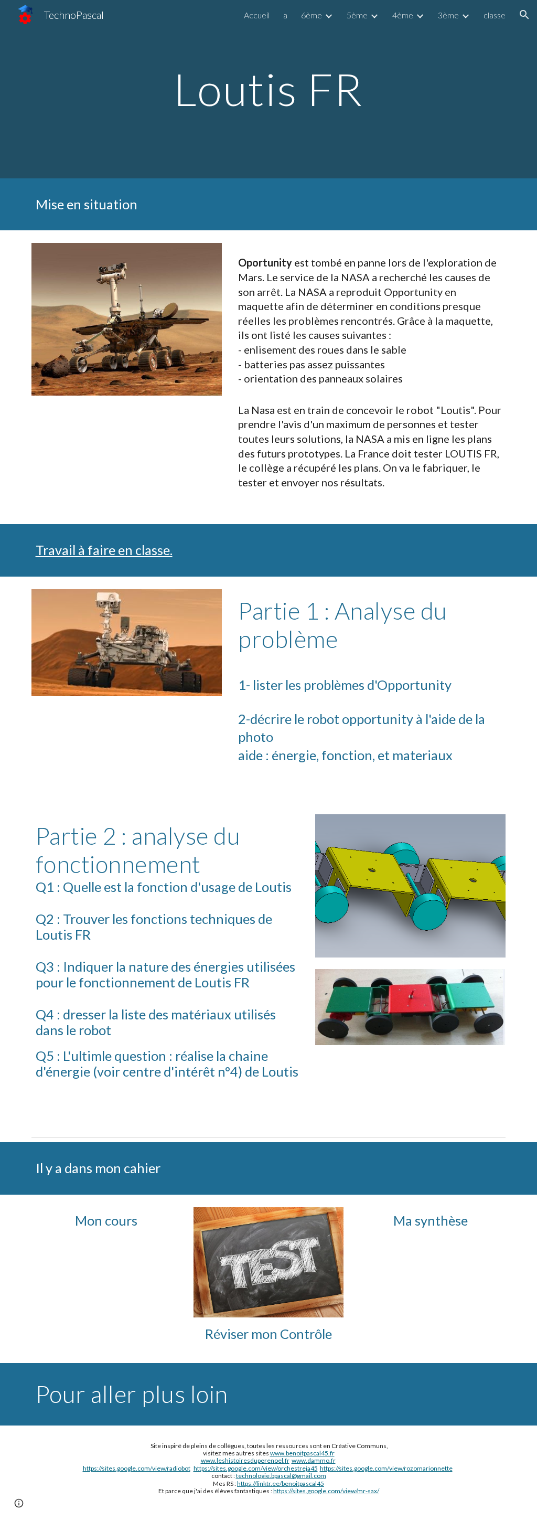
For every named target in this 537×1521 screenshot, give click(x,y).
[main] (268, 88)
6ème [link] (311, 15)
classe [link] (495, 15)
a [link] (285, 15)
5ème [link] (357, 15)
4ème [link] (402, 15)
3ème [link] (448, 15)
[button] (524, 14)
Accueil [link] (257, 15)
